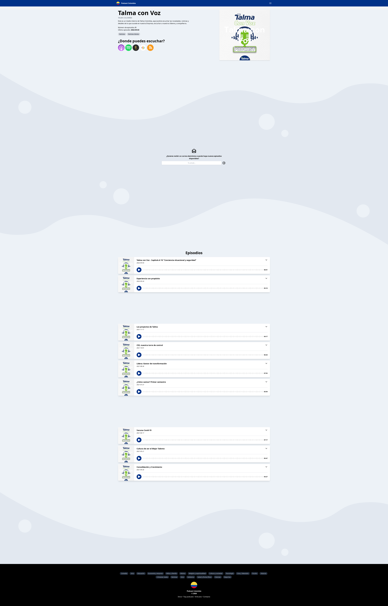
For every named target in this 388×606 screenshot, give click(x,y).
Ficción (254, 573)
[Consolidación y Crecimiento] (126, 472)
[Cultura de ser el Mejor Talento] (126, 454)
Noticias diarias (133, 34)
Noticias (122, 34)
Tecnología (229, 573)
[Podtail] (135, 47)
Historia (263, 573)
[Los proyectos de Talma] (126, 332)
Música (182, 573)
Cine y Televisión (243, 573)
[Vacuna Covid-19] (126, 435)
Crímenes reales (162, 577)
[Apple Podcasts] (121, 47)
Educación (140, 573)
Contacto (206, 597)
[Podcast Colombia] (194, 585)
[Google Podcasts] (143, 47)
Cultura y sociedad (215, 573)
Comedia (124, 573)
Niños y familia (171, 573)
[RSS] (150, 47)
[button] (270, 3)
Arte (132, 573)
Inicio (180, 597)
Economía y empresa (155, 573)
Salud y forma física (204, 577)
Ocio (182, 577)
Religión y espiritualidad (197, 573)
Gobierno (191, 577)
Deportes (227, 577)
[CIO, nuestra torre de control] (126, 350)
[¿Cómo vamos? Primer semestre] (126, 387)
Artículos (198, 597)
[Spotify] (128, 47)
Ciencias (218, 577)
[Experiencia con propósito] (126, 283)
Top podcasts (188, 597)
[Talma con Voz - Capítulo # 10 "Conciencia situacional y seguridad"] (126, 265)
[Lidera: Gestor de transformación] (126, 369)
